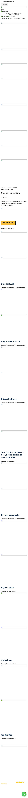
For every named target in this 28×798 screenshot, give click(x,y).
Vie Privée (4, 797)
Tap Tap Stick (7, 735)
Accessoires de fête (11, 287)
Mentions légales (16, 795)
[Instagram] (7, 788)
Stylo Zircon (6, 660)
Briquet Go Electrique (10, 341)
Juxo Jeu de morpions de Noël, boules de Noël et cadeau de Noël (12, 454)
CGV (9, 797)
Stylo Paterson (7, 587)
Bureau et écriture (11, 591)
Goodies (9, 187)
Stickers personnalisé (10, 515)
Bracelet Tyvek (7, 284)
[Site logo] (4, 11)
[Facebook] (3, 788)
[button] (8, 223)
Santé (14, 187)
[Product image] (14, 269)
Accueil (3, 187)
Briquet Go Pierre (9, 399)
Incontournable (21, 287)
